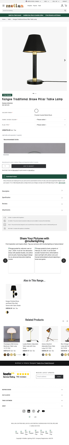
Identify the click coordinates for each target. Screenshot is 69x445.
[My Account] (62, 5)
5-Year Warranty (7, 95)
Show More (6, 154)
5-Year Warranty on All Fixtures (53, 15)
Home (3, 19)
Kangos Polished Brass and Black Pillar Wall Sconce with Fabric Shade (13, 303)
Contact (65, 1)
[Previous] (64, 321)
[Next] (67, 321)
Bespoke (30, 5)
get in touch (62, 183)
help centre (15, 170)
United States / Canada (33, 1)
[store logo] (14, 5)
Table (9, 19)
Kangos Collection (7, 103)
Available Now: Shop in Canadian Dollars (33, 15)
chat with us (31, 170)
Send (59, 376)
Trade (39, 5)
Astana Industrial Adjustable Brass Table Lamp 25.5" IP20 (48, 346)
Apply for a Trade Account (15, 15)
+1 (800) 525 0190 (34, 426)
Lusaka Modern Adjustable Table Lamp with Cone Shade (30, 346)
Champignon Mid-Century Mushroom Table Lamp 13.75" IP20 (11, 346)
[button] (33, 93)
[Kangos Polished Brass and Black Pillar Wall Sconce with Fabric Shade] (13, 291)
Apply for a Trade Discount (45, 363)
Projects (35, 5)
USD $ (45, 1)
